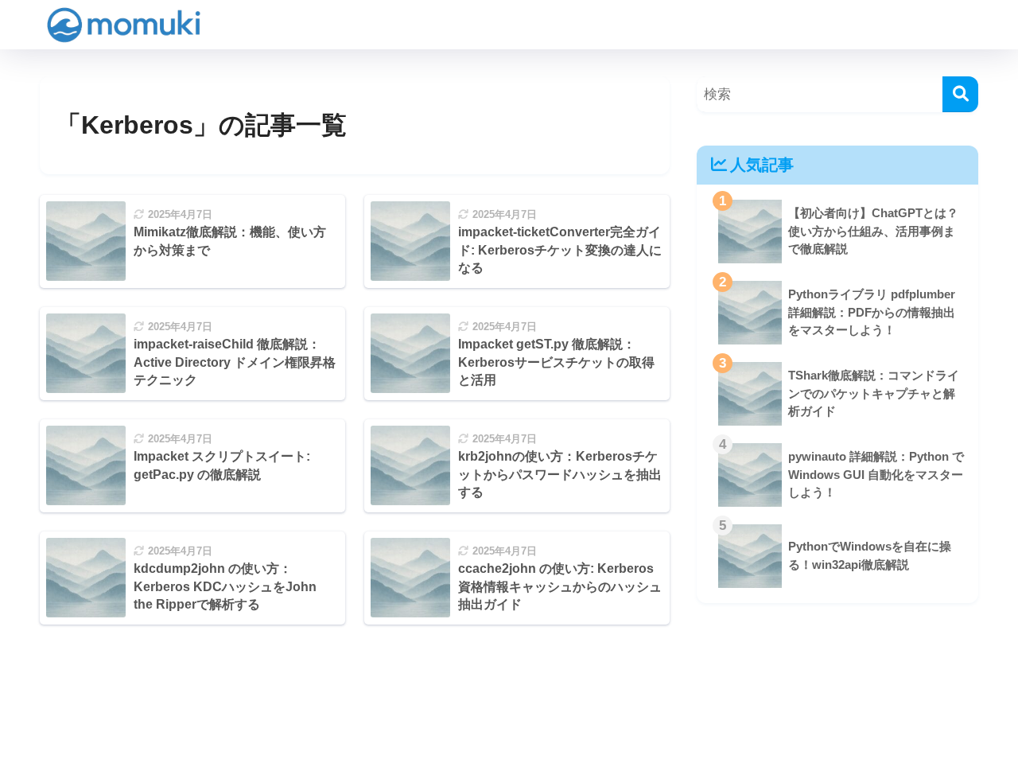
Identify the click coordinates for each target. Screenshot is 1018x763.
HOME (518, 695)
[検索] (960, 94)
